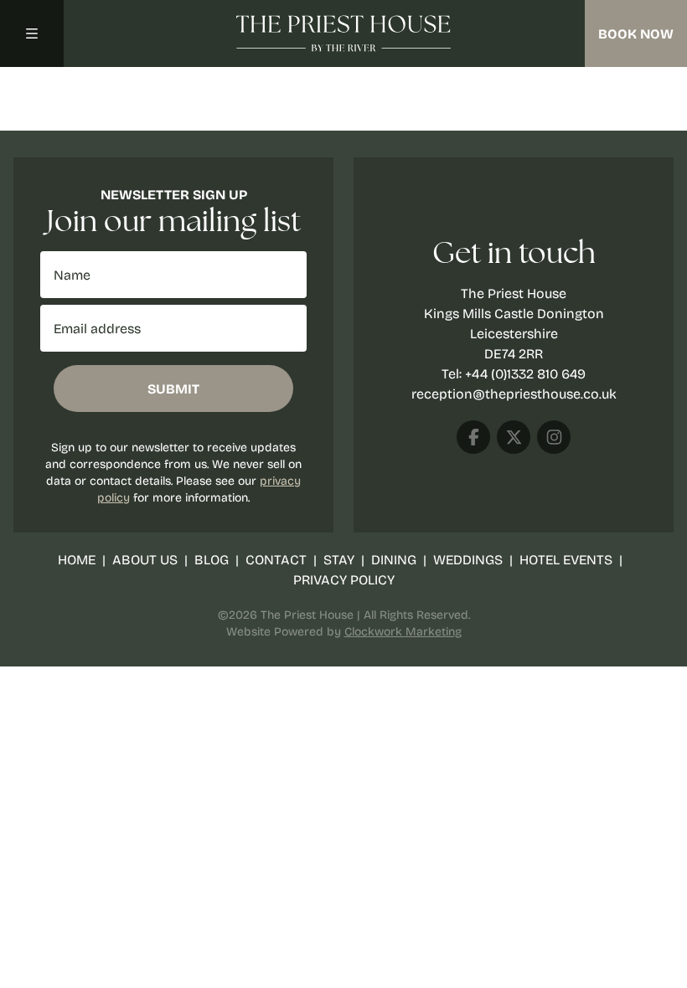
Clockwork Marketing (403, 631)
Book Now (636, 33)
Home (77, 559)
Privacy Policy (344, 579)
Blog (211, 559)
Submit (173, 388)
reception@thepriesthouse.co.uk (514, 393)
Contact (276, 559)
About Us (145, 559)
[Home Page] (343, 33)
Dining (393, 559)
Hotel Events (565, 559)
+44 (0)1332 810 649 (525, 373)
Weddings (468, 559)
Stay (338, 559)
